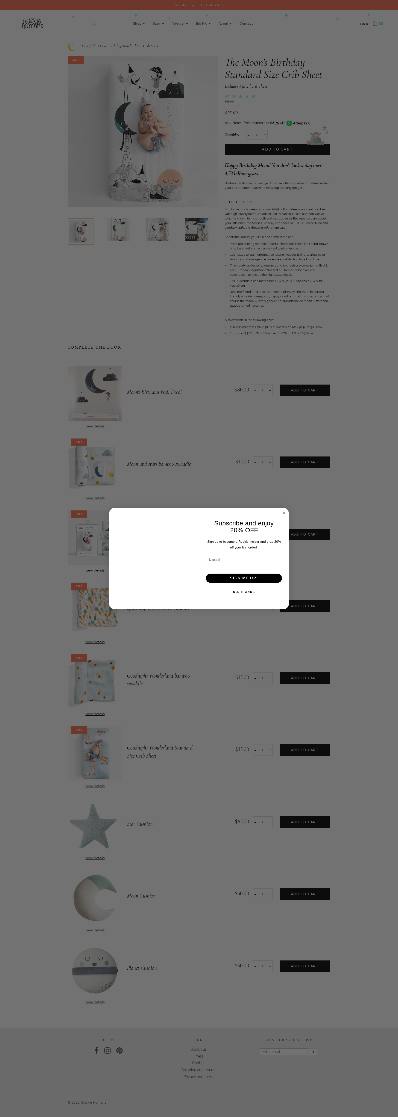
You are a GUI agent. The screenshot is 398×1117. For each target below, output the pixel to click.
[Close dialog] (284, 513)
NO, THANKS (244, 592)
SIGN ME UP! (244, 578)
